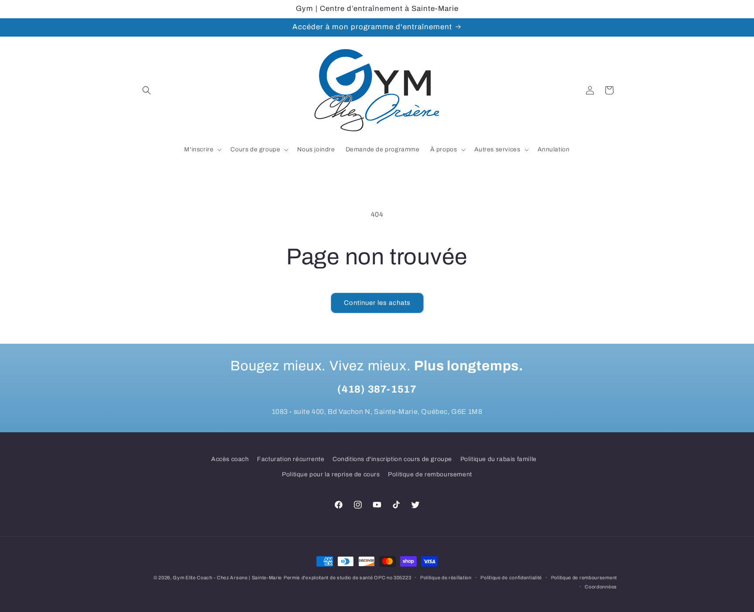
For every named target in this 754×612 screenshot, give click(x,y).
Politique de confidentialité (511, 577)
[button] (146, 90)
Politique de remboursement (430, 474)
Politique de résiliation (446, 577)
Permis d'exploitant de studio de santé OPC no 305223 (347, 577)
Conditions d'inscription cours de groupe (392, 459)
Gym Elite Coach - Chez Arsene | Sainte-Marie (227, 577)
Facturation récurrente (290, 459)
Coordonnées (601, 586)
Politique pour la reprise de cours (331, 474)
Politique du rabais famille (498, 459)
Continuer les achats (377, 302)
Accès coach (230, 459)
